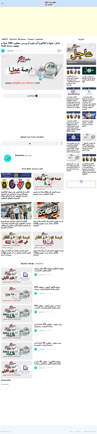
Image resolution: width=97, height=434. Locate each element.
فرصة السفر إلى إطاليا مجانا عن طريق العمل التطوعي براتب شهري (46, 193)
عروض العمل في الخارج (39, 189)
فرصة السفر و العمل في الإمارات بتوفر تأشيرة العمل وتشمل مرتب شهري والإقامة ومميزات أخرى (16, 253)
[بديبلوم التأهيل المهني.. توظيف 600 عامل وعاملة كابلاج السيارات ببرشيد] (16, 295)
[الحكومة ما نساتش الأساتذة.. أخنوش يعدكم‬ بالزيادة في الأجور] (89, 115)
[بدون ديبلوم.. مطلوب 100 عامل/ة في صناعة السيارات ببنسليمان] (16, 332)
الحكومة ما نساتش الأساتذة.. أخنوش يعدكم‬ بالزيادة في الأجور (87, 123)
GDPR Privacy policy (90, 431)
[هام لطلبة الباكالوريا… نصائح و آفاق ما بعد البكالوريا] (81, 54)
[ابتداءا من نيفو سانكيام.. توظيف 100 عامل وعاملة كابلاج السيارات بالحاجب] (16, 314)
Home (71, 431)
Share (3, 56)
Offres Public (5, 189)
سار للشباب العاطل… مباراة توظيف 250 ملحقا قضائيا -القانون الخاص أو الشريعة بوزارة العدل (88, 146)
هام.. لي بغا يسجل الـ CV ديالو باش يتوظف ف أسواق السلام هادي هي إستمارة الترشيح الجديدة (73, 167)
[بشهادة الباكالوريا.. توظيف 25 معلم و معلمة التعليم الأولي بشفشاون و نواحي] (16, 370)
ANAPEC (39, 264)
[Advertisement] (48, 21)
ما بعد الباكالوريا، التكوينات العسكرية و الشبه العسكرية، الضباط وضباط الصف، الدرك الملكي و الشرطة (73, 81)
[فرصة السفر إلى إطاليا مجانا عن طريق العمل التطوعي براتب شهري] (48, 181)
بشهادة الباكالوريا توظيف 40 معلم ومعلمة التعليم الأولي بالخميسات (49, 270)
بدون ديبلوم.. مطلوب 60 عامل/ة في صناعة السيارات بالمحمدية (47, 344)
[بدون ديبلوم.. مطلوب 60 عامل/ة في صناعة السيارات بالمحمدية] (16, 351)
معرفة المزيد (31, 96)
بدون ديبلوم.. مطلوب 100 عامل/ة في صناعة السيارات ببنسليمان (48, 325)
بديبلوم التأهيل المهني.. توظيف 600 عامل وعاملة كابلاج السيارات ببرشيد (47, 288)
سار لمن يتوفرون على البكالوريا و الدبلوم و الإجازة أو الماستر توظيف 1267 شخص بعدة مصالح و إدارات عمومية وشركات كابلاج (73, 147)
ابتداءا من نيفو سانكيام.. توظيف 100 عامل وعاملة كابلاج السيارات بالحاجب (47, 307)
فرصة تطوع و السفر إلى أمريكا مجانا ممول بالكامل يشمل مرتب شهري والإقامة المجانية (48, 253)
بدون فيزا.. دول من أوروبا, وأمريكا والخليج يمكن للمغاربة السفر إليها (88, 79)
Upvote (30, 143)
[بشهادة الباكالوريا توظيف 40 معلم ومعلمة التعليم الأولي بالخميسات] (16, 276)
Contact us (78, 431)
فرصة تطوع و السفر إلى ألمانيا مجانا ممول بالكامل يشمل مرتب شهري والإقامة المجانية (48, 223)
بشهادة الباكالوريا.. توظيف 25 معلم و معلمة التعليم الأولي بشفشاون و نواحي (47, 363)
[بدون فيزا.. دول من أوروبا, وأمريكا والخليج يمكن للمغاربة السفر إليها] (89, 71)
